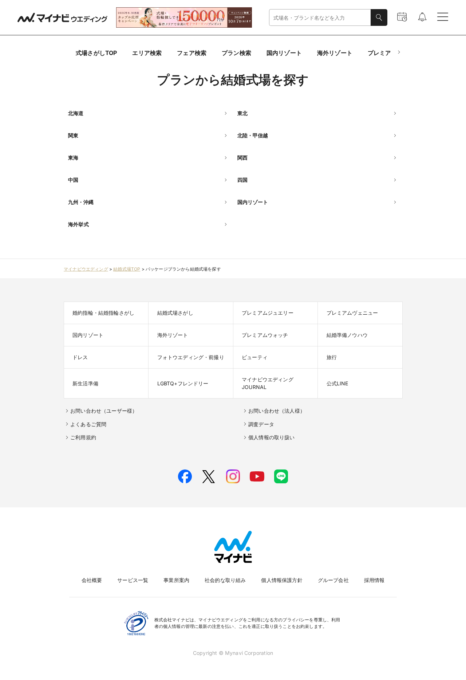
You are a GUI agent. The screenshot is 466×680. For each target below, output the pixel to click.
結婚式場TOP (126, 269)
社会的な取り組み (225, 580)
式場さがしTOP (96, 52)
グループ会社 (333, 580)
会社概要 (92, 580)
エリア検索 (147, 52)
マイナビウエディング (86, 269)
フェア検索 (191, 52)
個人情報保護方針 (281, 580)
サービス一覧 (132, 580)
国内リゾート (284, 52)
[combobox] (320, 17)
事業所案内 (176, 580)
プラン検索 (236, 52)
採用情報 (374, 580)
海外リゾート (334, 52)
